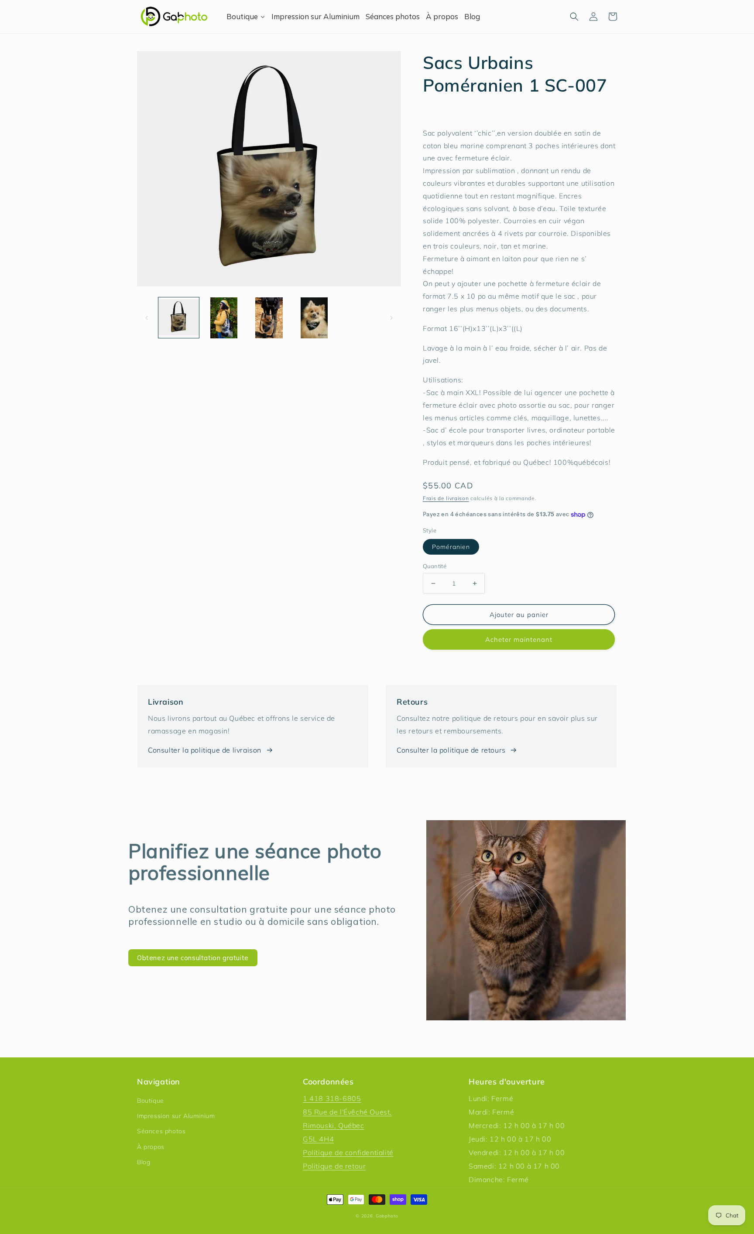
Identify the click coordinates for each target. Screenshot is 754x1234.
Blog (143, 1162)
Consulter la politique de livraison (204, 750)
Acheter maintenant (518, 639)
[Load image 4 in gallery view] (314, 317)
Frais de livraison (446, 498)
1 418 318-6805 (332, 1098)
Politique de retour (334, 1166)
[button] (574, 16)
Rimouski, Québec (333, 1125)
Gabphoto (387, 1216)
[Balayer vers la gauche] (146, 317)
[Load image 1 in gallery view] (178, 317)
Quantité (434, 565)
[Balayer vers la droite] (391, 317)
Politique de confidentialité (348, 1152)
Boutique (150, 1100)
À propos (151, 1147)
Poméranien (451, 547)
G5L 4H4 (318, 1139)
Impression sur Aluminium (176, 1116)
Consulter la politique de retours (451, 750)
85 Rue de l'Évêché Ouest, (347, 1112)
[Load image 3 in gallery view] (269, 317)
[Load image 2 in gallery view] (223, 317)
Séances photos (161, 1131)
